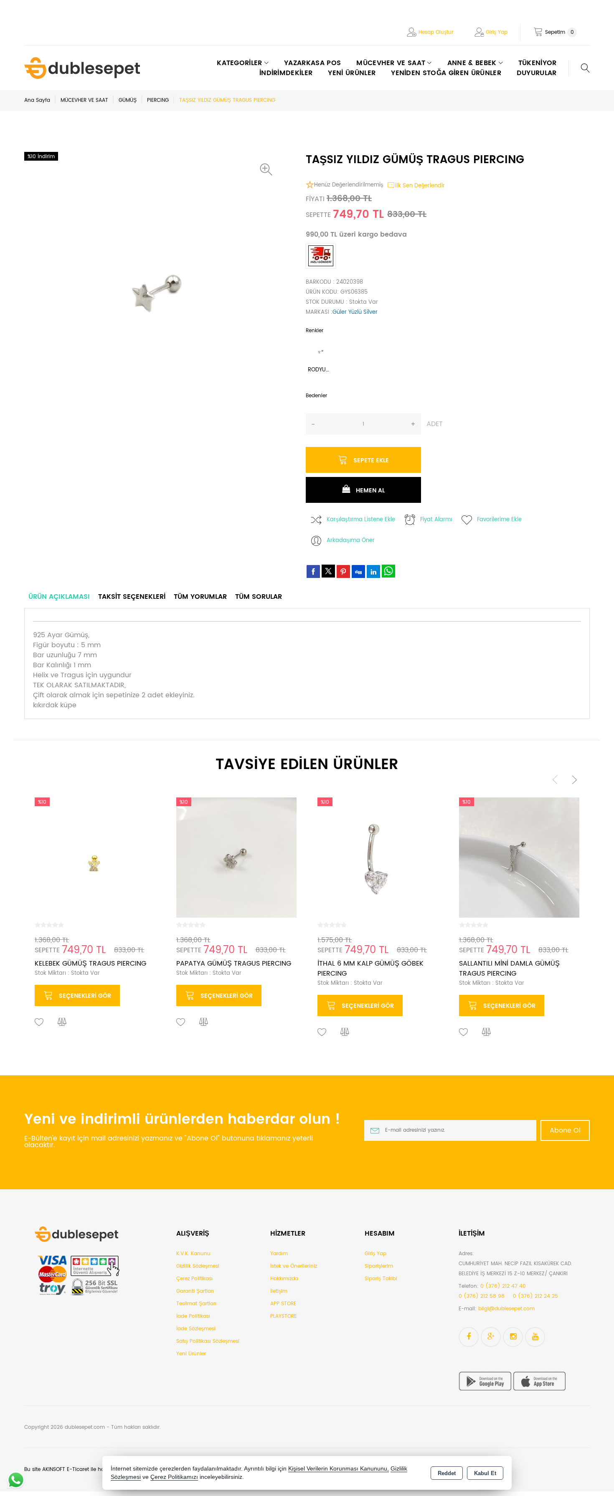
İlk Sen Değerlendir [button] (420, 186)
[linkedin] (373, 571)
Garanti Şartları (195, 1291)
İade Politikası (193, 1316)
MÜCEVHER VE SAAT (84, 100)
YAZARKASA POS (312, 63)
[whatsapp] (388, 571)
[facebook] (313, 571)
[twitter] (328, 571)
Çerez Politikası (194, 1279)
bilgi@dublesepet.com (506, 1309)
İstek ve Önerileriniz (293, 1266)
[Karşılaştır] (62, 1022)
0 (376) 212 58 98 (482, 1296)
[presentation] (555, 779)
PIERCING (158, 100)
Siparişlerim (379, 1266)
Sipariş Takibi (381, 1279)
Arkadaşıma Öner (351, 540)
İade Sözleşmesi (196, 1329)
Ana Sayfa (37, 100)
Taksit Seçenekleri (131, 596)
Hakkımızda (284, 1279)
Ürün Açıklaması (59, 596)
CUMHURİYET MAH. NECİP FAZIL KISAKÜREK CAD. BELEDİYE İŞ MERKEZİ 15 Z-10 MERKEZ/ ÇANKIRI (515, 1269)
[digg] (358, 571)
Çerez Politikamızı (174, 1477)
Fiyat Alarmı (436, 519)
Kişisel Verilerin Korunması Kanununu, (338, 1469)
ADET (434, 424)
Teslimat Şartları (196, 1304)
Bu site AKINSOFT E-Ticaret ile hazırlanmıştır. (78, 1469)
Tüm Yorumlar (200, 596)
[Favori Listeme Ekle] (39, 1022)
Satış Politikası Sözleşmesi (207, 1341)
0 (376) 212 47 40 (503, 1286)
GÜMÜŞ (128, 100)
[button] (268, 169)
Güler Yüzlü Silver (355, 312)
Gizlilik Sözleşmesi (197, 1266)
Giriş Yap (496, 32)
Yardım (279, 1254)
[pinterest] (343, 571)
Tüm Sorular (258, 596)
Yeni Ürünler (191, 1354)
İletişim (278, 1291)
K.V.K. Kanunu (193, 1254)
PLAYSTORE (283, 1316)
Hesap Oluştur (436, 32)
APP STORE (283, 1304)
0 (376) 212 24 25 (535, 1296)
